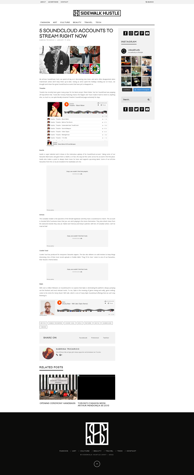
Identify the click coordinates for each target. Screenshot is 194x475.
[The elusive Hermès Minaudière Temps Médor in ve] (147, 71)
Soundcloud (107, 323)
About (43, 2)
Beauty (77, 22)
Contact (64, 2)
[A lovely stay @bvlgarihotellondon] (126, 61)
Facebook (83, 338)
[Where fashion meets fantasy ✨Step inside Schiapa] (136, 61)
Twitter (106, 338)
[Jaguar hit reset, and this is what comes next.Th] (147, 81)
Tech (98, 22)
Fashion (45, 22)
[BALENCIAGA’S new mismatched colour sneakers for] (136, 81)
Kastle (97, 323)
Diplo (80, 323)
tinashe (43, 327)
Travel (88, 22)
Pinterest (95, 338)
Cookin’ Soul (70, 323)
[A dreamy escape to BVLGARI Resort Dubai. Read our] (147, 61)
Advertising (53, 2)
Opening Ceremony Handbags (57, 403)
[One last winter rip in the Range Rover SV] (126, 81)
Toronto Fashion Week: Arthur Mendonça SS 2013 (93, 404)
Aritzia (43, 323)
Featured (88, 323)
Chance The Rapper (55, 323)
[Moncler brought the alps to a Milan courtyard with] (136, 71)
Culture (65, 22)
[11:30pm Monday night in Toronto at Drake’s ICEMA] (126, 71)
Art (55, 22)
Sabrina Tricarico (47, 40)
